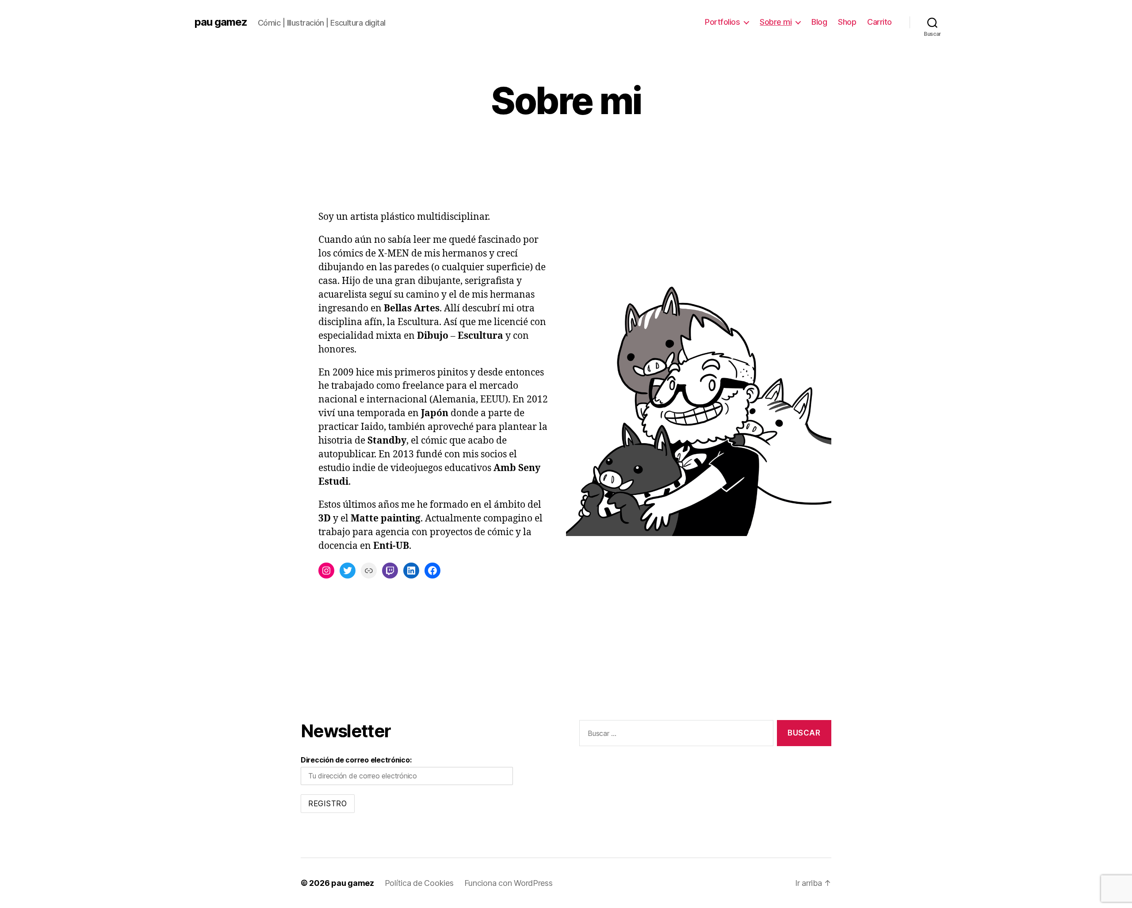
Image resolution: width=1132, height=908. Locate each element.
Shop (847, 22)
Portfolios (722, 22)
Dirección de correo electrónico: (356, 759)
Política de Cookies (419, 883)
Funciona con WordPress (508, 883)
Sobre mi (776, 22)
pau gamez (221, 22)
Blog (819, 22)
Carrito (879, 22)
